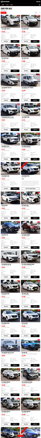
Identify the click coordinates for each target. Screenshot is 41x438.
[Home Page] (5, 2)
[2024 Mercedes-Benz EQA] (10, 256)
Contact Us (15, 41)
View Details (6, 41)
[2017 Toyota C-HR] (10, 227)
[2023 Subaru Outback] (30, 227)
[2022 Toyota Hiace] (30, 21)
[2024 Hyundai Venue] (30, 109)
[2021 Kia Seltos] (30, 315)
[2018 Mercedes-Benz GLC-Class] (10, 109)
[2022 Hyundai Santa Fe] (10, 21)
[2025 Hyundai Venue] (10, 168)
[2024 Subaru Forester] (10, 374)
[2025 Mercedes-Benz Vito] (10, 80)
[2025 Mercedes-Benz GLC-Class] (10, 345)
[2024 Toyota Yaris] (30, 197)
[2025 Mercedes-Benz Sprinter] (30, 80)
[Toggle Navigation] (39, 5)
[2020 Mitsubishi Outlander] (30, 374)
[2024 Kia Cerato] (10, 197)
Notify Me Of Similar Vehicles (30, 188)
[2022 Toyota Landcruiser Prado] (30, 256)
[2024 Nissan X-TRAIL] (10, 139)
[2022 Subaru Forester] (30, 139)
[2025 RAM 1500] (30, 345)
